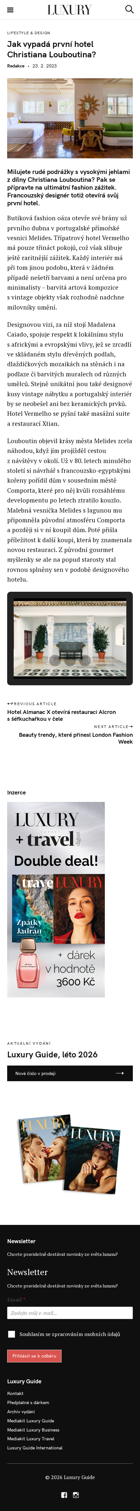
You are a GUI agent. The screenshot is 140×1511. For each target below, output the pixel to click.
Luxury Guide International (35, 1448)
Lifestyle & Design (28, 33)
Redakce (15, 66)
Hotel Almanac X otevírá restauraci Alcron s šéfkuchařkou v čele (61, 715)
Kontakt (15, 1393)
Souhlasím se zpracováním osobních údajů (70, 1334)
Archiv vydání (21, 1412)
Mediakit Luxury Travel (30, 1439)
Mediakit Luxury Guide (30, 1421)
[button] (55, 660)
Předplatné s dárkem (28, 1402)
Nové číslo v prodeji (35, 1073)
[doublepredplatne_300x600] (56, 899)
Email (16, 1299)
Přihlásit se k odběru (34, 1356)
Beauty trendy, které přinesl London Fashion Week (76, 738)
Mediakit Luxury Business (33, 1430)
